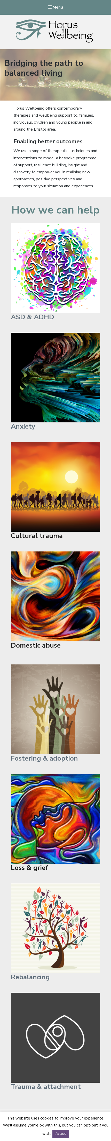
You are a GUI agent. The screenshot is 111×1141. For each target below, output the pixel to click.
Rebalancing (30, 977)
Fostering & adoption (44, 758)
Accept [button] (61, 1133)
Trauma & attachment (46, 1086)
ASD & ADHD (32, 317)
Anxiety (23, 426)
